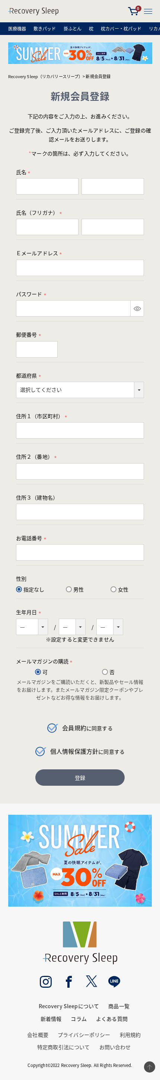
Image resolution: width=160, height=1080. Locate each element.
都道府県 (30, 375)
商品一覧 (118, 1006)
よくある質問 (112, 1018)
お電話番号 (32, 538)
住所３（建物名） (37, 497)
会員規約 (74, 727)
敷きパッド (44, 28)
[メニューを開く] (148, 11)
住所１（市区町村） (43, 416)
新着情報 (51, 1018)
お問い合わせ (115, 1047)
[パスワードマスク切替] (137, 308)
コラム (78, 1018)
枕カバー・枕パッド (121, 28)
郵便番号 (30, 334)
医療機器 (17, 28)
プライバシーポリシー (84, 1034)
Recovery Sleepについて (69, 1006)
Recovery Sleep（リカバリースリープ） (45, 76)
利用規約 (130, 1034)
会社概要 (37, 1034)
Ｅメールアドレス (40, 253)
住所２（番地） (37, 456)
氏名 (24, 172)
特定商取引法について (63, 1047)
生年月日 (30, 612)
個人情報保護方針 (74, 751)
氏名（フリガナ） (40, 212)
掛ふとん (72, 28)
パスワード (32, 294)
